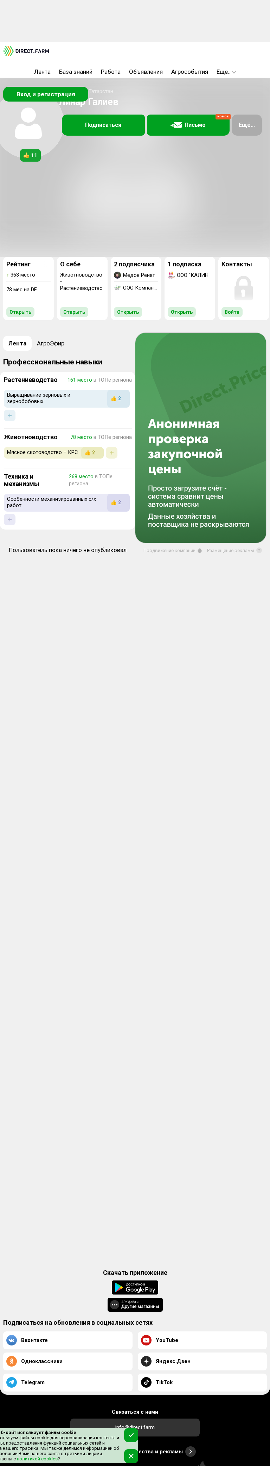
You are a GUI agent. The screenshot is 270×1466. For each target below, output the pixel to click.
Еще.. (224, 71)
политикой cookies (37, 1458)
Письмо (207, 122)
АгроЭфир (50, 343)
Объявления (146, 71)
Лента (42, 71)
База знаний (75, 71)
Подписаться (103, 125)
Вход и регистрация (46, 94)
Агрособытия (189, 71)
